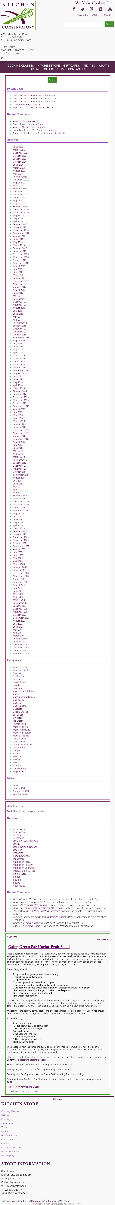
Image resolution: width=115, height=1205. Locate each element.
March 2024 (19, 167)
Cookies (17, 703)
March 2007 (19, 635)
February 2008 (20, 603)
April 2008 (18, 597)
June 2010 (18, 519)
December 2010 (21, 501)
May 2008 (18, 594)
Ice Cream (18, 720)
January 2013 (19, 427)
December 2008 (21, 573)
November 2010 (21, 504)
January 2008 (19, 606)
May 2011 (18, 486)
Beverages (18, 679)
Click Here (12, 811)
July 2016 (17, 311)
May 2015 (18, 349)
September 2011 (21, 474)
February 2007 (20, 638)
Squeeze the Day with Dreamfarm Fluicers (33, 107)
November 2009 (21, 540)
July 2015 (17, 343)
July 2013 (17, 412)
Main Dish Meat (20, 726)
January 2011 (19, 498)
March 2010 (19, 528)
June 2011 (18, 483)
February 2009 (20, 567)
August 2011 (19, 477)
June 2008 (18, 591)
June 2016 (18, 314)
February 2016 (20, 322)
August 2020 (19, 215)
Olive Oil (13, 936)
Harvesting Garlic (30, 121)
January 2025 (19, 159)
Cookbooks (18, 700)
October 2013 (19, 403)
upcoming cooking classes (32, 1060)
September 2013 (21, 406)
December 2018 (21, 254)
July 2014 (17, 376)
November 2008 (21, 576)
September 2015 (21, 337)
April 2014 (18, 385)
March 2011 (19, 492)
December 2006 (21, 644)
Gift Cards (71, 65)
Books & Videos (20, 682)
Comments (21, 791)
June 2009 (18, 555)
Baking (5, 1115)
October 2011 (19, 471)
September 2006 (21, 653)
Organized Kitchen (11, 1147)
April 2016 (18, 319)
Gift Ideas (17, 718)
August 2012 (19, 442)
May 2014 (18, 382)
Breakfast (17, 688)
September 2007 (21, 618)
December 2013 (21, 397)
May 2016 (18, 316)
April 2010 (18, 525)
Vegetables (18, 771)
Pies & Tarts (19, 747)
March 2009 (19, 564)
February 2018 (20, 278)
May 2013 (18, 415)
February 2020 (20, 224)
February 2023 (20, 176)
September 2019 (21, 233)
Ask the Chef (19, 676)
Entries (19, 788)
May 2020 (18, 218)
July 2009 (17, 552)
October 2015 (19, 334)
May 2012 (18, 451)
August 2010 (19, 513)
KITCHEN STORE (49, 65)
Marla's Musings (21, 735)
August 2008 (19, 585)
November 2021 (21, 194)
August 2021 (19, 200)
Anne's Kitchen (20, 667)
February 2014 (20, 391)
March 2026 (19, 150)
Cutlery (5, 1143)
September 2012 (21, 439)
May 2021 (18, 203)
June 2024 (18, 164)
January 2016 (19, 325)
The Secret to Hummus (33, 127)
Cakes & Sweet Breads (24, 691)
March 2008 (19, 600)
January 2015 (19, 358)
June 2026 (18, 147)
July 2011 (17, 480)
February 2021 (20, 206)
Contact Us (77, 69)
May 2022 (18, 185)
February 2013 (20, 424)
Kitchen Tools (19, 723)
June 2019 (18, 239)
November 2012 (21, 433)
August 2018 (19, 266)
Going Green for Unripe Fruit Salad (39, 947)
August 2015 (19, 340)
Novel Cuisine (19, 738)
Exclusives (18, 715)
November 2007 (21, 612)
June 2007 (18, 626)
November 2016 (21, 305)
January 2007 (19, 641)
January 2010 (19, 534)
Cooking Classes (21, 65)
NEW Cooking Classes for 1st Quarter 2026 (34, 101)
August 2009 (19, 549)
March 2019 (19, 245)
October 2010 (19, 507)
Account (107, 14)
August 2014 (19, 373)
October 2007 (19, 615)
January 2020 (19, 227)
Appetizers (18, 673)
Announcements (21, 670)
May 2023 (18, 173)
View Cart (82, 14)
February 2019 (20, 248)
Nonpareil (101, 939)
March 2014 (19, 388)
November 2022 (21, 179)
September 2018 (21, 263)
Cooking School (20, 706)
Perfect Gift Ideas (10, 1151)
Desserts (17, 709)
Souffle (16, 759)
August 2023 (19, 170)
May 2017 (18, 296)
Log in (16, 785)
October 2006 (19, 650)
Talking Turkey (31, 922)
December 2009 (21, 537)
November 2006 (21, 647)
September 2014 (21, 370)
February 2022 (20, 188)
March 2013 (19, 421)
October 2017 (19, 287)
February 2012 (20, 460)
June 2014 (18, 379)
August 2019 (19, 236)
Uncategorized (20, 768)
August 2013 (19, 409)
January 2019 (19, 251)
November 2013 (21, 400)
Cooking (5, 1119)
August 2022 (19, 182)
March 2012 (19, 457)
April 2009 (18, 561)
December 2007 (21, 609)
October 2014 (19, 367)
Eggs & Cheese (20, 712)
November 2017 (21, 284)
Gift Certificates (9, 1135)
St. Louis (17, 765)
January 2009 (19, 570)
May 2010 (18, 522)
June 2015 (18, 346)
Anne (15, 121)
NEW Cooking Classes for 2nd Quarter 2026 (34, 98)
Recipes (89, 65)
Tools (4, 1127)
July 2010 (17, 516)
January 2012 (19, 463)
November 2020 (21, 212)
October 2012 (19, 436)
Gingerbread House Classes (26, 104)
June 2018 (18, 272)
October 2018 (19, 260)
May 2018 (18, 275)
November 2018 (21, 257)
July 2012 (17, 445)
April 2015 (18, 352)
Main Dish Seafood (22, 732)
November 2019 (21, 230)
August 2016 (19, 308)
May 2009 (18, 558)
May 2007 (18, 629)
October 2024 (19, 161)
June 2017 (18, 293)
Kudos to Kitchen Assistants (51, 133)
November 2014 (21, 364)
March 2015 (19, 355)
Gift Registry (54, 69)
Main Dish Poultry (21, 729)
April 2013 (18, 418)
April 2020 (18, 221)
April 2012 (18, 454)
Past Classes (19, 741)
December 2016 (21, 302)
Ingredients (7, 1123)
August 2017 (19, 290)
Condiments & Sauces (24, 697)
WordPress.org (20, 794)
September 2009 (21, 546)
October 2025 (19, 156)
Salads (16, 753)
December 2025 (21, 153)
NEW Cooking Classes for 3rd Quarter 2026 (34, 95)
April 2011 (18, 489)
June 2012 (18, 448)
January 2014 (19, 394)
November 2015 (21, 331)
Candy (16, 694)
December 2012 (21, 430)
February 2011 (20, 495)
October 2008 (19, 579)
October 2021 (19, 197)
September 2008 (21, 582)
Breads (16, 685)
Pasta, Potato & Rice (23, 744)
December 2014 (21, 361)
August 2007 (19, 620)
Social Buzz (18, 756)
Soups (16, 762)
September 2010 (21, 510)
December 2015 (21, 328)
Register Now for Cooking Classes (24, 1086)
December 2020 (21, 209)
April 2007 (18, 632)
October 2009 (19, 543)
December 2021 (21, 191)
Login (95, 14)
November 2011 (21, 468)
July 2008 (17, 588)
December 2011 (21, 466)
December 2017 (21, 281)
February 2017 (20, 299)
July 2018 (17, 269)
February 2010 (20, 531)
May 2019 (18, 242)
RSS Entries (57, 1099)
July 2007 (17, 623)
